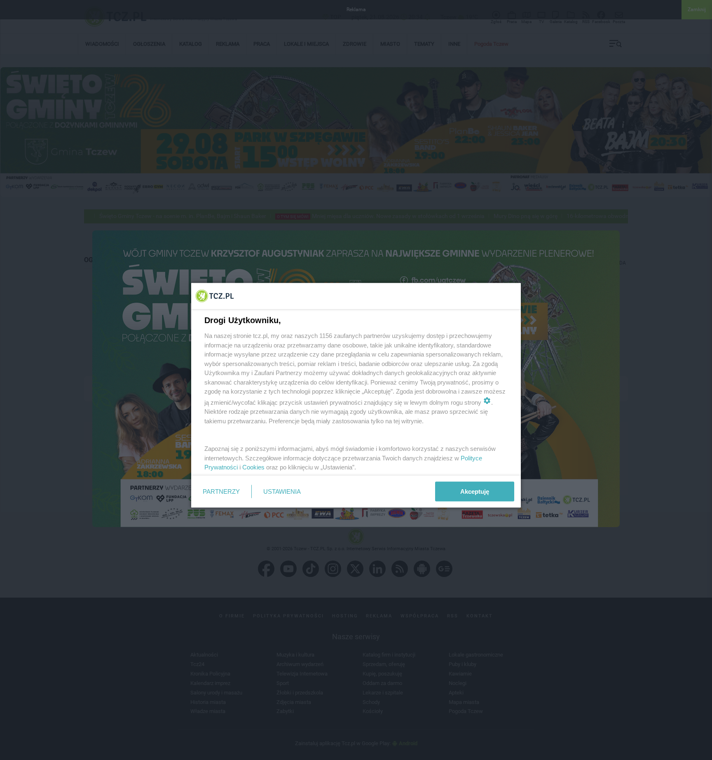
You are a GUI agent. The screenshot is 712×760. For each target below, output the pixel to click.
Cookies (253, 467)
